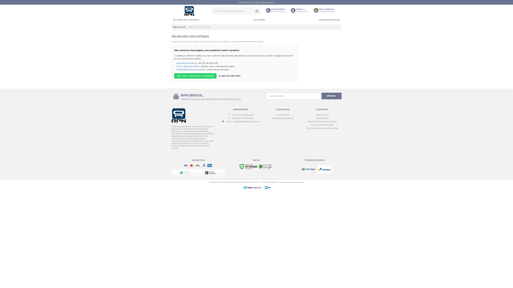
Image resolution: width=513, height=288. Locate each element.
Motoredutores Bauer (187, 63)
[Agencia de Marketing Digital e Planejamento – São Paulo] (267, 187)
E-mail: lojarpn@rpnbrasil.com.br (242, 122)
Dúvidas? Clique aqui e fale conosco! (256, 2)
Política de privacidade (322, 125)
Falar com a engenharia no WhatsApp (195, 76)
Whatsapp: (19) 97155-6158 (242, 118)
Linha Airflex (282, 115)
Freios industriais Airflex (188, 66)
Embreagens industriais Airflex (191, 69)
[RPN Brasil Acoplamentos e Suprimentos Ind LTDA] (189, 11)
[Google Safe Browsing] (265, 166)
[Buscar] (257, 11)
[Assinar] (332, 96)
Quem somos (322, 118)
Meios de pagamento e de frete (322, 122)
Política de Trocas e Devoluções (322, 128)
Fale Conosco (322, 115)
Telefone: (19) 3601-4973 (242, 115)
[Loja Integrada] (252, 187)
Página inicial (179, 27)
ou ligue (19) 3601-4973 (229, 76)
